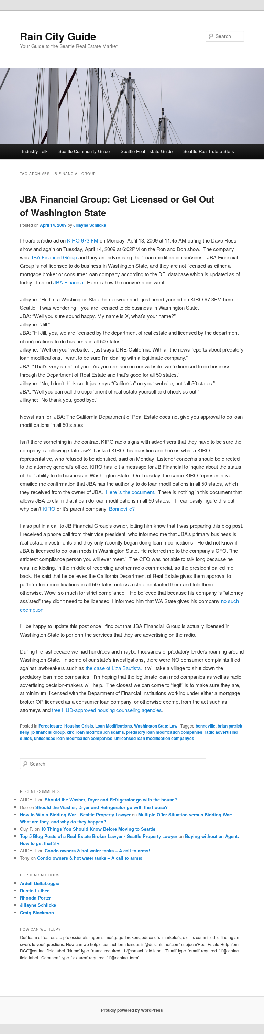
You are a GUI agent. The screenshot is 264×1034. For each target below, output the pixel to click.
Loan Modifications (113, 726)
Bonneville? (122, 508)
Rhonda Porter (35, 897)
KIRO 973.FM (82, 240)
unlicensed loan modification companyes (154, 738)
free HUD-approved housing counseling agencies (107, 709)
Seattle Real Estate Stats (208, 151)
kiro (70, 732)
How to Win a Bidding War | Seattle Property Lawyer (75, 814)
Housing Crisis (78, 726)
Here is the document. (130, 491)
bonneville (206, 726)
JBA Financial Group (54, 257)
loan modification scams (100, 732)
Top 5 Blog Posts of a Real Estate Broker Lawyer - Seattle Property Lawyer (98, 836)
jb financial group (48, 732)
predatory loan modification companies (164, 732)
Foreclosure (50, 726)
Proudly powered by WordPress (132, 1010)
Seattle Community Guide (84, 151)
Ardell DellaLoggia (39, 883)
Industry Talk (35, 151)
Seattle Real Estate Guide (147, 151)
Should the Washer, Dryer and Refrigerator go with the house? (111, 799)
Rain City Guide (58, 36)
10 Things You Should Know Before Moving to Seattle (98, 829)
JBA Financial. (70, 282)
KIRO (49, 508)
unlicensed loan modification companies (73, 738)
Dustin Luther (34, 890)
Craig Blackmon (37, 912)
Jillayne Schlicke (89, 225)
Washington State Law (155, 726)
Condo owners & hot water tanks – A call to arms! (97, 850)
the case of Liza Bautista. (114, 667)
